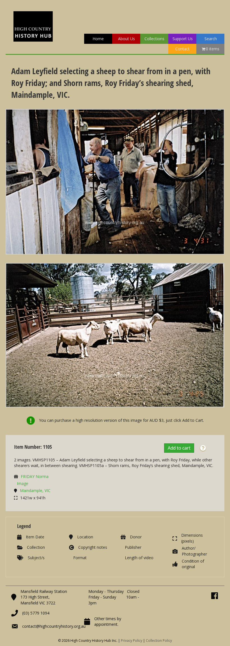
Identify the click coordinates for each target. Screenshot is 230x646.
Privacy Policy (131, 640)
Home (98, 38)
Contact (182, 48)
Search (210, 38)
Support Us (183, 38)
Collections (154, 38)
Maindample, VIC (35, 490)
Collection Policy (159, 640)
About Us (126, 38)
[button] (203, 448)
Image (22, 483)
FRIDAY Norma (35, 476)
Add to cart (179, 448)
